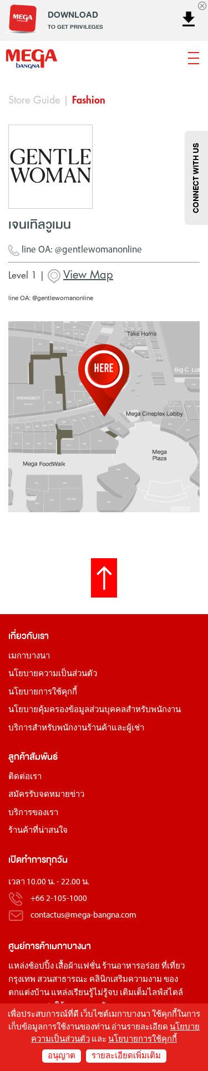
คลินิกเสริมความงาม (125, 980)
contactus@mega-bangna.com (83, 916)
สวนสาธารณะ (62, 980)
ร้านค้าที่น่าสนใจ (38, 831)
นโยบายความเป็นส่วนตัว (52, 674)
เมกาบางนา (29, 656)
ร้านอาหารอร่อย (131, 966)
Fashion (88, 100)
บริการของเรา (33, 813)
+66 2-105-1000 (59, 899)
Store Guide (34, 100)
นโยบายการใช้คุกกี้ (42, 692)
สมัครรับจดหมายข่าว (46, 795)
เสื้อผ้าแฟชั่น (77, 966)
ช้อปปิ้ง (41, 966)
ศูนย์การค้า (28, 946)
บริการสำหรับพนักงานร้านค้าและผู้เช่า (76, 728)
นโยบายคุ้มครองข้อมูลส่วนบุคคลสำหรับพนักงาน (94, 710)
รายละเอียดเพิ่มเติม (126, 1056)
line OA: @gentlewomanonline (80, 250)
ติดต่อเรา (25, 777)
